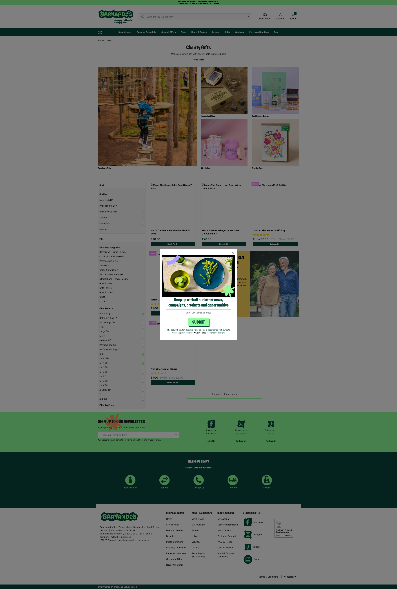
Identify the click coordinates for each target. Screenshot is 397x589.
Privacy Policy (200, 333)
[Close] (233, 253)
